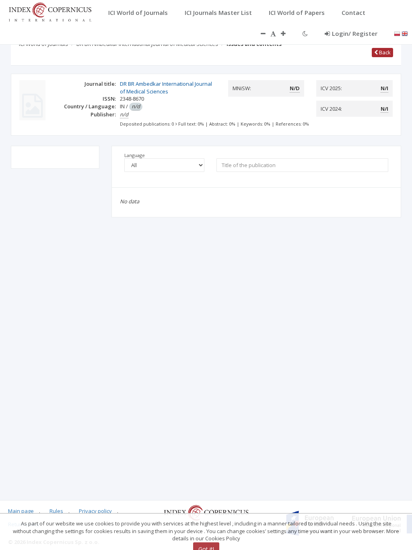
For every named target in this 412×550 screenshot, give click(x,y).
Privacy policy (95, 511)
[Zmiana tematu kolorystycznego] (305, 33)
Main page (21, 511)
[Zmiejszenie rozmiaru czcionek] (259, 33)
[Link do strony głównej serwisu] (50, 11)
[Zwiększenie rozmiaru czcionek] (287, 33)
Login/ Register (354, 33)
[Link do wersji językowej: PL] (397, 33)
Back (384, 52)
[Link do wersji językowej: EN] (405, 33)
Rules (56, 511)
